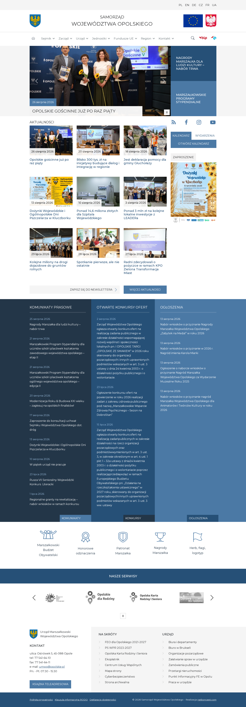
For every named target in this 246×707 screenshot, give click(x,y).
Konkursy (133, 518)
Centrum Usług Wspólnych (123, 665)
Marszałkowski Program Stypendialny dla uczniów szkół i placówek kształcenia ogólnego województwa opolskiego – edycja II (57, 379)
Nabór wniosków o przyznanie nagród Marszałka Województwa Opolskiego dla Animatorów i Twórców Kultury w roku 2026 (187, 403)
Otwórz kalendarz (193, 143)
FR (207, 5)
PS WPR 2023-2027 (118, 647)
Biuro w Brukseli (180, 647)
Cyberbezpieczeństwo (120, 676)
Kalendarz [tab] (181, 135)
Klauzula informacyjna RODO (71, 699)
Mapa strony (113, 671)
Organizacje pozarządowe (186, 653)
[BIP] (203, 38)
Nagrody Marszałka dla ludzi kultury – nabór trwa (55, 326)
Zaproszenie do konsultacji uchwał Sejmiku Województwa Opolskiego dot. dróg (56, 425)
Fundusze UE (124, 38)
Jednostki (99, 38)
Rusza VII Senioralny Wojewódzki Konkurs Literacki (52, 482)
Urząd (80, 38)
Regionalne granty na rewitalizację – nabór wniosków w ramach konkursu (54, 501)
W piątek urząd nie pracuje (48, 464)
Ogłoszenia (198, 518)
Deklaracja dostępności (103, 699)
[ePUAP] (213, 38)
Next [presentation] (211, 597)
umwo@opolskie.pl (52, 666)
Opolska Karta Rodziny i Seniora (126, 653)
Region (146, 38)
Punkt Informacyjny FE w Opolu (190, 676)
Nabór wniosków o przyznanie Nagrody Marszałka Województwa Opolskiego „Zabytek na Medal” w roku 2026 (186, 329)
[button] (193, 38)
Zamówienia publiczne (184, 665)
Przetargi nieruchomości (185, 671)
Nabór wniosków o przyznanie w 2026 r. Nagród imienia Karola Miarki (186, 351)
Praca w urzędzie (180, 682)
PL (180, 5)
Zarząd (64, 38)
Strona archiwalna (117, 682)
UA (214, 5)
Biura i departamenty (183, 642)
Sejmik (46, 38)
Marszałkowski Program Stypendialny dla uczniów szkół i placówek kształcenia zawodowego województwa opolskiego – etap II (57, 351)
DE (194, 5)
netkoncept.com (206, 699)
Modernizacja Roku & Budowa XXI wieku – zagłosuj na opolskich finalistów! (57, 403)
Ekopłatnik (112, 659)
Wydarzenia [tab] (205, 135)
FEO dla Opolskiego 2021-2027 (125, 642)
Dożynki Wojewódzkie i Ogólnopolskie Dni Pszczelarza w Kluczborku (58, 447)
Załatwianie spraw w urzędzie (188, 659)
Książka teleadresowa (50, 684)
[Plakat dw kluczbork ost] (193, 192)
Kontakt (164, 38)
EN (187, 5)
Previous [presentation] (34, 597)
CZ (201, 5)
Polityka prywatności (41, 699)
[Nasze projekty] (193, 20)
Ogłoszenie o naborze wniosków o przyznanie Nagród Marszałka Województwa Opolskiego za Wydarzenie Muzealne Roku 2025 (188, 375)
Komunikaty (71, 518)
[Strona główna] (33, 38)
